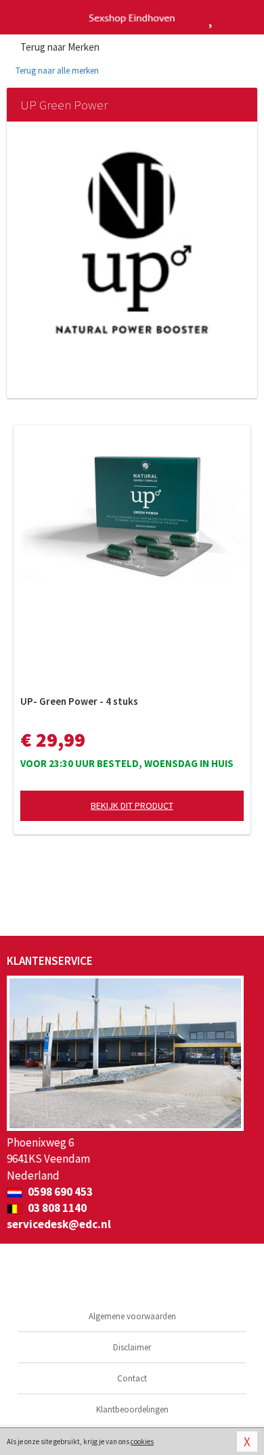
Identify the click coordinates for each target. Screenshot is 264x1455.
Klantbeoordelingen (132, 1409)
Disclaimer (132, 1347)
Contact (132, 1378)
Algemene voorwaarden (132, 1316)
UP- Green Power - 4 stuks (79, 701)
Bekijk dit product (132, 805)
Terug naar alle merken (56, 70)
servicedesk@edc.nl (59, 1224)
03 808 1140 (56, 1207)
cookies (142, 1441)
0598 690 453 (59, 1191)
